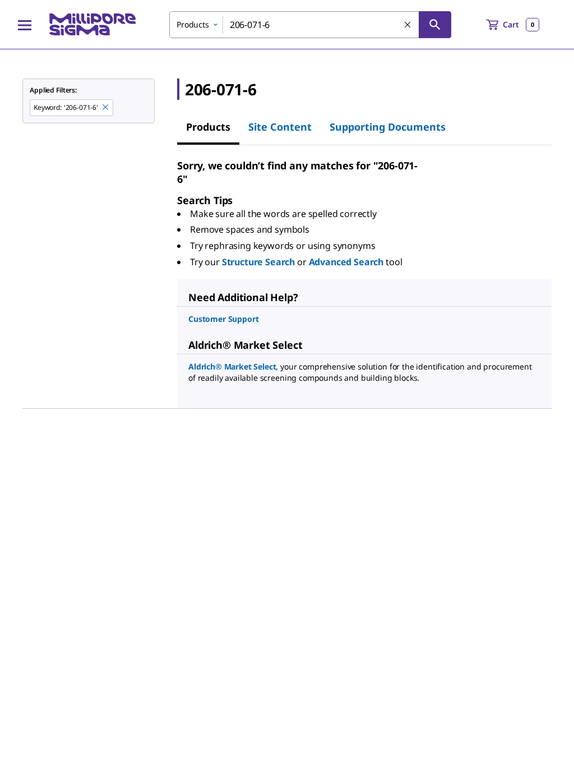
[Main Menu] (24, 25)
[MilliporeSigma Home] (92, 24)
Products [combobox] (193, 24)
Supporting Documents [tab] (388, 126)
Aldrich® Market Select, (233, 366)
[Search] (435, 24)
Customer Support (223, 318)
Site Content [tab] (280, 126)
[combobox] (310, 24)
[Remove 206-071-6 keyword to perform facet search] (106, 107)
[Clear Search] (408, 25)
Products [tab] (208, 126)
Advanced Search (346, 262)
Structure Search (258, 262)
